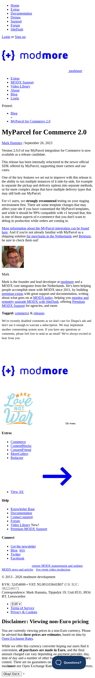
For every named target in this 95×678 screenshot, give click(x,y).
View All (17, 492)
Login (6, 37)
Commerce (18, 442)
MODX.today (43, 298)
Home (15, 5)
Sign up (20, 37)
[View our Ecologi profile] (58, 415)
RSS (22, 550)
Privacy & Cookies (24, 612)
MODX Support (22, 82)
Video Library (20, 86)
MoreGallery (19, 454)
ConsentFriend (21, 450)
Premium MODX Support (29, 529)
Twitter (16, 554)
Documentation (21, 13)
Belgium (85, 236)
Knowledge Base (23, 509)
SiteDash (17, 29)
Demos (16, 17)
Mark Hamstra (12, 143)
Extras (15, 9)
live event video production (53, 569)
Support (16, 21)
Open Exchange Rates (17, 638)
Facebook (17, 558)
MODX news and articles (17, 569)
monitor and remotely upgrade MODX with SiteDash (45, 300)
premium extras (12, 294)
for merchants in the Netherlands (49, 236)
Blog (14, 94)
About (15, 90)
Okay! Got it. (12, 674)
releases (39, 313)
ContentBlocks (21, 446)
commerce (22, 313)
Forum (15, 25)
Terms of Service (22, 608)
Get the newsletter (23, 546)
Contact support (22, 517)
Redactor (17, 458)
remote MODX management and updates (57, 565)
